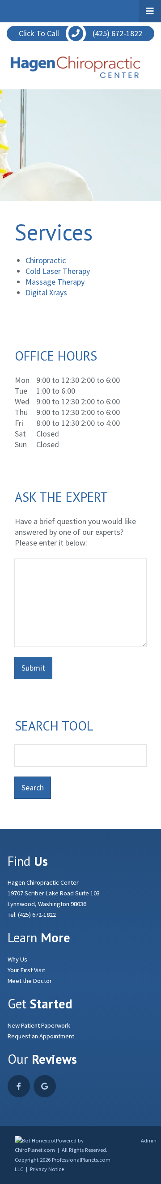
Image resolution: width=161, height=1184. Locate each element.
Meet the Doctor (30, 981)
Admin (149, 1140)
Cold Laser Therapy (57, 271)
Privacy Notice (47, 1169)
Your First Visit (26, 970)
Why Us (17, 959)
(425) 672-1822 (37, 915)
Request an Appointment (41, 1036)
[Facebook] (19, 1086)
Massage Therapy (55, 282)
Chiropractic (45, 260)
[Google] (45, 1086)
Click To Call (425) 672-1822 (80, 33)
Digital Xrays (46, 292)
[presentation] (35, 1140)
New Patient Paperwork (39, 1025)
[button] (150, 11)
